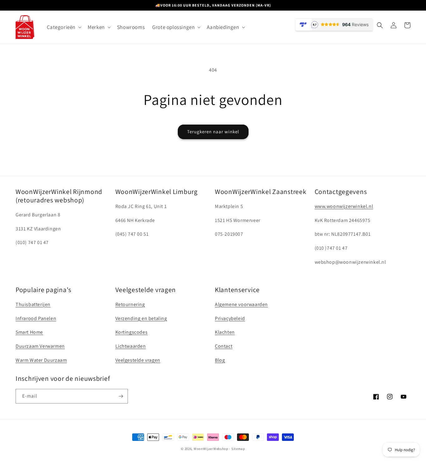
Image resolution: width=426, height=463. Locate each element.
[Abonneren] (121, 396)
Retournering (130, 304)
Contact (223, 346)
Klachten (225, 332)
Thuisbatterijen (33, 304)
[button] (63, 27)
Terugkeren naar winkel (213, 132)
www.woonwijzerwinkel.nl (344, 206)
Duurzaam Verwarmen (40, 346)
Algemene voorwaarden (241, 304)
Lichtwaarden (130, 346)
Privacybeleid (230, 318)
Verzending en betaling (141, 318)
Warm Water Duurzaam (41, 360)
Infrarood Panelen (36, 318)
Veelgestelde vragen (137, 360)
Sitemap (238, 448)
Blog (220, 360)
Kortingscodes (131, 332)
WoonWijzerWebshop (211, 448)
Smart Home (29, 332)
